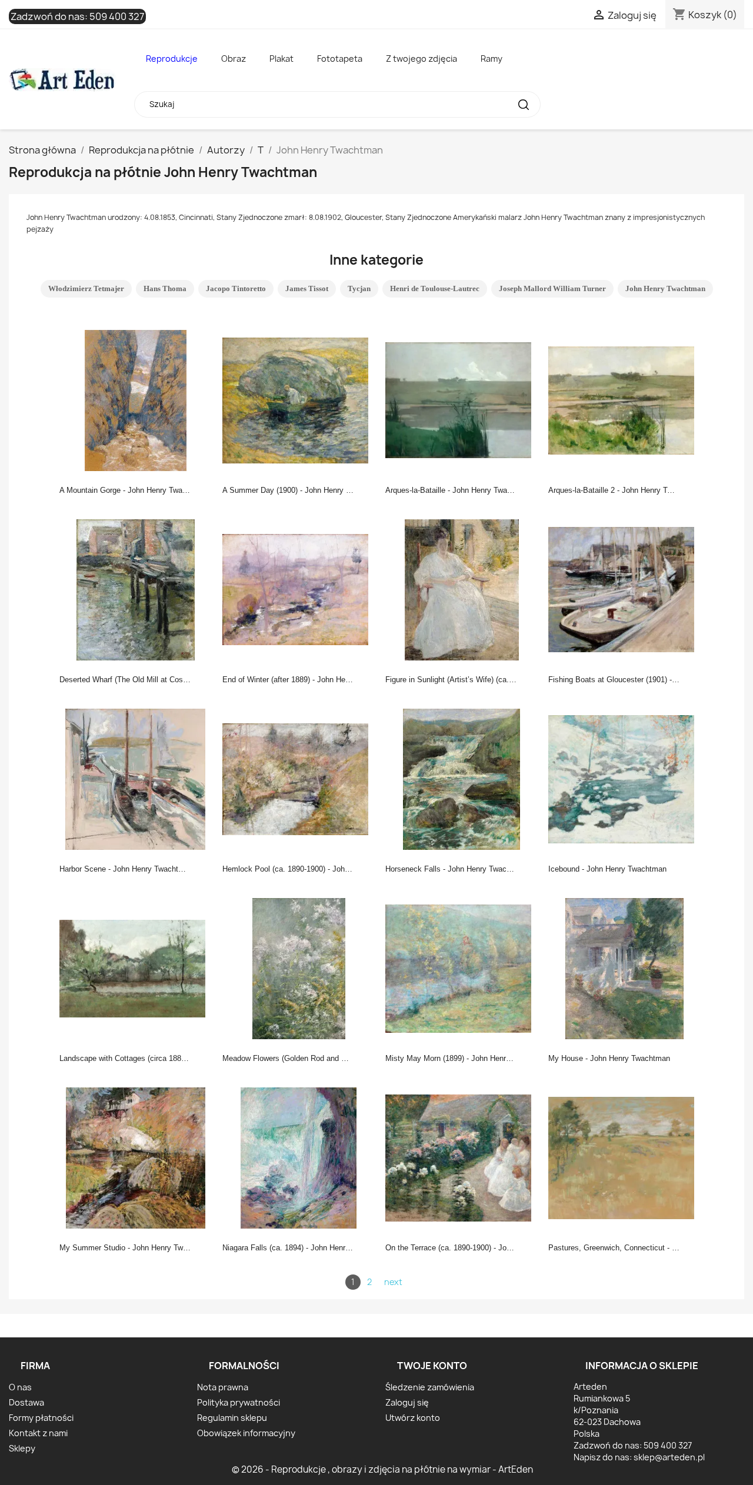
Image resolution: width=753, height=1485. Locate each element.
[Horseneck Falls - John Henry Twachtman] (461, 778)
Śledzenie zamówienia (429, 1387)
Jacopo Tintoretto (236, 288)
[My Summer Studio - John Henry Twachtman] (135, 1156)
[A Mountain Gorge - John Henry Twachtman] (135, 399)
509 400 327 (116, 16)
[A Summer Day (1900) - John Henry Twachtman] (298, 399)
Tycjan (359, 288)
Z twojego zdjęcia (421, 58)
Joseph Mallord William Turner (552, 288)
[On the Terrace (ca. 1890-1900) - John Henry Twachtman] (461, 1156)
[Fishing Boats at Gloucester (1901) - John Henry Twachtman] (624, 588)
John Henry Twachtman (665, 288)
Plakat (281, 58)
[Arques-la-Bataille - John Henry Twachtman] (461, 399)
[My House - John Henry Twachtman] (624, 967)
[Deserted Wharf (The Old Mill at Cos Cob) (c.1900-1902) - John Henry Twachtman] (135, 588)
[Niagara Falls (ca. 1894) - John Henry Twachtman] (298, 1156)
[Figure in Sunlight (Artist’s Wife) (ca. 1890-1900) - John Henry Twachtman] (461, 588)
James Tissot (306, 288)
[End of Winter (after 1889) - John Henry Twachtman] (298, 588)
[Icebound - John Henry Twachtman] (624, 778)
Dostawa (26, 1402)
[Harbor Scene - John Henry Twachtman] (135, 778)
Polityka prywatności (238, 1402)
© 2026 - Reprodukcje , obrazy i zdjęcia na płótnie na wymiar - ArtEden (382, 1469)
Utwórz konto (412, 1417)
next (393, 1281)
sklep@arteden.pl (669, 1457)
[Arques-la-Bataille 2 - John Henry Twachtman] (624, 399)
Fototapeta (339, 58)
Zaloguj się (407, 1402)
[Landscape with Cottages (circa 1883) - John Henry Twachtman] (135, 967)
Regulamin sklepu (232, 1417)
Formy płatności (41, 1417)
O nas (20, 1387)
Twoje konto (432, 1365)
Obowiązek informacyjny (246, 1433)
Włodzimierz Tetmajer (86, 288)
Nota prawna (222, 1387)
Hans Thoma (165, 288)
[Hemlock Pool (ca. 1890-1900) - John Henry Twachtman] (298, 778)
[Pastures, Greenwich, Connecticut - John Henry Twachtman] (624, 1156)
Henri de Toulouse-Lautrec (434, 288)
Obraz (233, 58)
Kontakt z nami (38, 1433)
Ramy (491, 58)
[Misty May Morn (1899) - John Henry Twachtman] (461, 967)
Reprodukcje (172, 58)
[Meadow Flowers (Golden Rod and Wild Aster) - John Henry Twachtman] (298, 967)
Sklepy (22, 1448)
